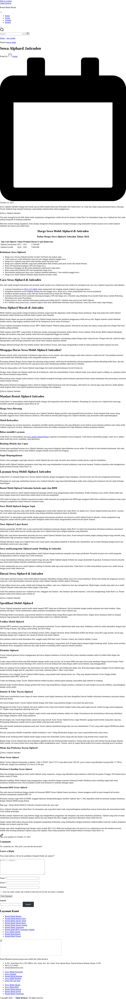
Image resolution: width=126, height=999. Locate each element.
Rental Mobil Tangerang (14, 927)
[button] (24, 34)
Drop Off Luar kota (12, 981)
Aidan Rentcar (5, 3)
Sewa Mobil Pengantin (14, 972)
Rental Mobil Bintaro (13, 916)
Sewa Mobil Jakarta (12, 932)
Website (3, 887)
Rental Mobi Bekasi (12, 934)
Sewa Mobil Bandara (13, 978)
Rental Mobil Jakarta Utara (15, 918)
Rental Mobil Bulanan (13, 976)
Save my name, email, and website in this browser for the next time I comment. (33, 892)
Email (3, 883)
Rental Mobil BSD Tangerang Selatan (19, 929)
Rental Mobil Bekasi (13, 989)
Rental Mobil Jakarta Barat (15, 923)
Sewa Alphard (10, 974)
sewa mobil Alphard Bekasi (38, 437)
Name (3, 878)
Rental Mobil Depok (13, 936)
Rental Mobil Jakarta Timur (15, 921)
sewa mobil (10, 38)
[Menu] (1, 12)
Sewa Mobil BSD (12, 987)
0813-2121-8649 (30, 289)
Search (3, 901)
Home (2, 38)
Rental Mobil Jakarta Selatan (16, 925)
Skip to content (6, 1)
